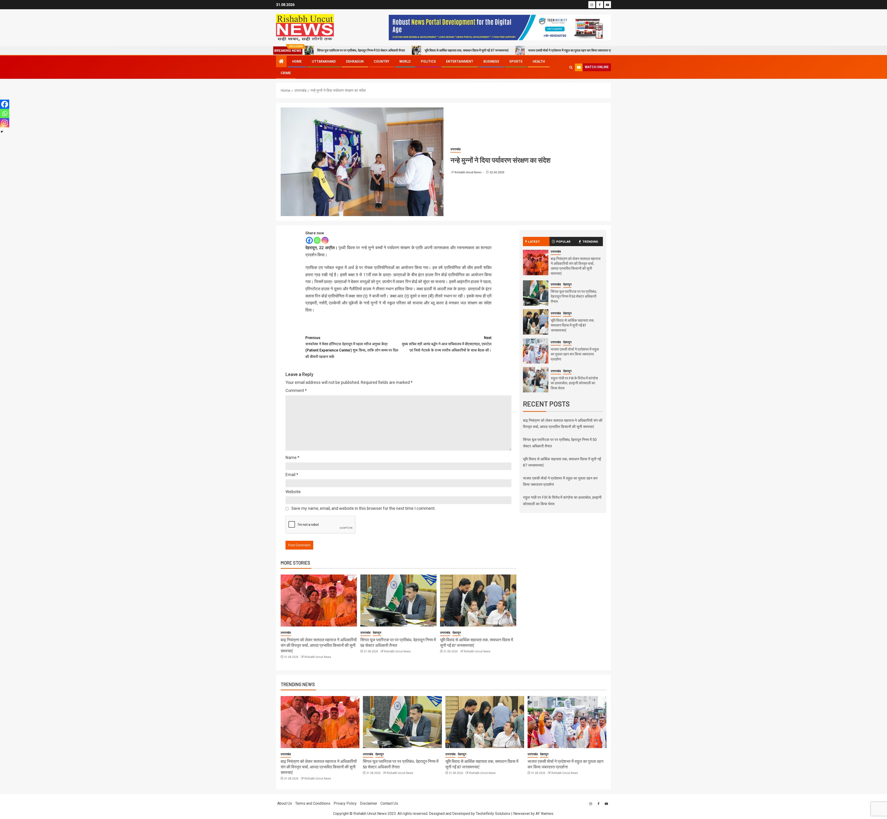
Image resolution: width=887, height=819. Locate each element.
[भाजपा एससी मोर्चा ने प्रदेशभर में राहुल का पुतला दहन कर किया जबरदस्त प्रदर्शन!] (535, 351)
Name (292, 457)
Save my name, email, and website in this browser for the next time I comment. (363, 508)
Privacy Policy (345, 803)
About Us (284, 803)
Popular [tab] (563, 241)
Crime (286, 73)
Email (292, 474)
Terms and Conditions (312, 803)
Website (293, 491)
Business (491, 61)
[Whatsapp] (317, 240)
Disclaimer (368, 803)
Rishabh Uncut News (468, 172)
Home (297, 61)
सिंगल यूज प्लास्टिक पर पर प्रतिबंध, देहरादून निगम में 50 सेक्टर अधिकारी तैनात (574, 296)
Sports (515, 61)
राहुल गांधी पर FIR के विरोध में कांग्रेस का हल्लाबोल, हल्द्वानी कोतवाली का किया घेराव (574, 383)
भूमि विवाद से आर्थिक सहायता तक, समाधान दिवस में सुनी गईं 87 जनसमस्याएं (414, 50)
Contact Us (389, 803)
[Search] (571, 67)
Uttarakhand (324, 61)
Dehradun (355, 61)
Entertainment (459, 61)
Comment (296, 390)
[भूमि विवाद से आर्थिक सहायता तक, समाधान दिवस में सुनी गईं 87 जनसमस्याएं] (478, 600)
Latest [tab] (534, 241)
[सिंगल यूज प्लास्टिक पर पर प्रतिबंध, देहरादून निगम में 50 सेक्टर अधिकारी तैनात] (398, 600)
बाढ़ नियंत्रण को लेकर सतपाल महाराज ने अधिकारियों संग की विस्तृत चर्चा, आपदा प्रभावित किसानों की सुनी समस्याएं (319, 645)
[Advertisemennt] (500, 27)
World (405, 61)
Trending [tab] (590, 241)
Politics (428, 61)
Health (539, 61)
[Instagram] (325, 240)
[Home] (281, 61)
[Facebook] (309, 240)
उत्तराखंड (455, 149)
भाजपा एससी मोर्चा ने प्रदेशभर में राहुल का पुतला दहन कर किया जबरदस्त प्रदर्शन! (521, 50)
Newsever (521, 813)
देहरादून (377, 632)
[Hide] (2, 132)
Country (381, 61)
